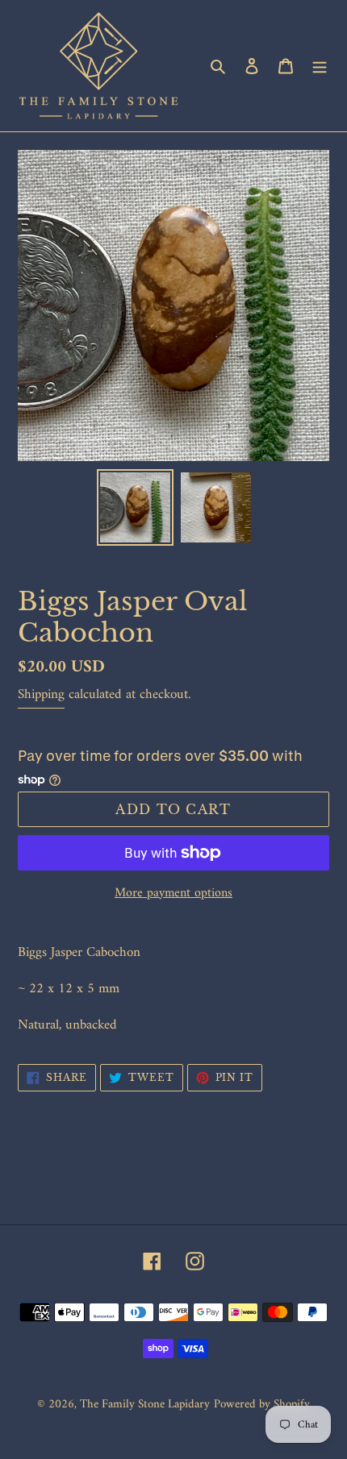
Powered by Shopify (262, 1404)
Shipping (41, 695)
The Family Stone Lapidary (145, 1404)
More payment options (173, 893)
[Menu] (320, 66)
